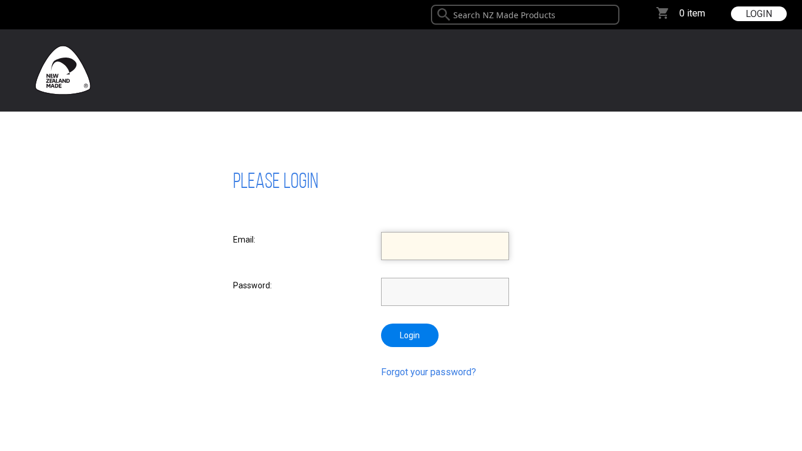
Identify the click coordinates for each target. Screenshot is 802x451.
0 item (692, 13)
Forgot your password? (428, 372)
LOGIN (759, 13)
